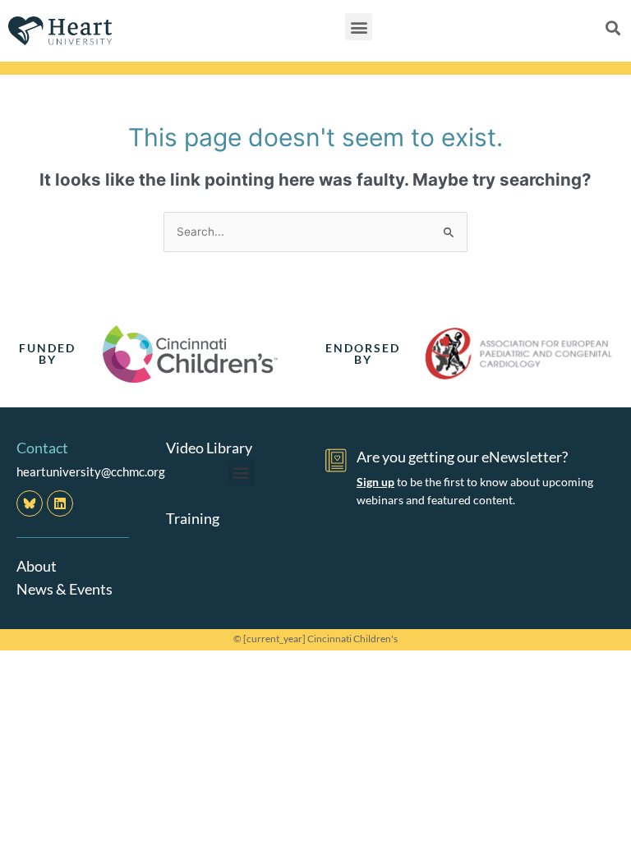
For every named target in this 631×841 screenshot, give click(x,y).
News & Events (64, 589)
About (36, 566)
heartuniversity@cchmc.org (90, 471)
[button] (358, 26)
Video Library (209, 448)
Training (192, 518)
